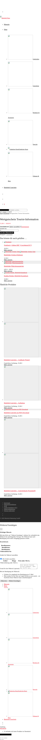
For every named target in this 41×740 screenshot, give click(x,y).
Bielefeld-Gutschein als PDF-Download (16, 413)
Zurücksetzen (25, 227)
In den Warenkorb (7, 232)
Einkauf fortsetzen (5, 734)
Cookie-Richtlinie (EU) (10, 507)
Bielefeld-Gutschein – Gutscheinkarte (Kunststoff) (20, 491)
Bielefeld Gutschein (10, 187)
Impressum (7, 503)
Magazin (6, 24)
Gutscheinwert (4, 226)
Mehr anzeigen (8, 250)
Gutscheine (6, 213)
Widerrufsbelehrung (9, 509)
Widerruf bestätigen (14, 581)
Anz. (5, 228)
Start (1, 213)
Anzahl (2, 228)
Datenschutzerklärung (10, 504)
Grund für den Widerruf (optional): (10, 568)
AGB (5, 506)
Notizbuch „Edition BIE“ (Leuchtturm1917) (18, 245)
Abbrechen (4, 581)
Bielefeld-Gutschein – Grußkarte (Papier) (17, 360)
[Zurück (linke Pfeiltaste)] (1, 739)
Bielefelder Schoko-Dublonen (13, 255)
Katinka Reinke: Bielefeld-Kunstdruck (16, 276)
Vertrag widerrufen (9, 511)
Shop (5, 29)
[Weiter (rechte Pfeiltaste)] (3, 739)
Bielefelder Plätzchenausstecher (14, 266)
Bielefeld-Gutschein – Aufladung (14, 403)
